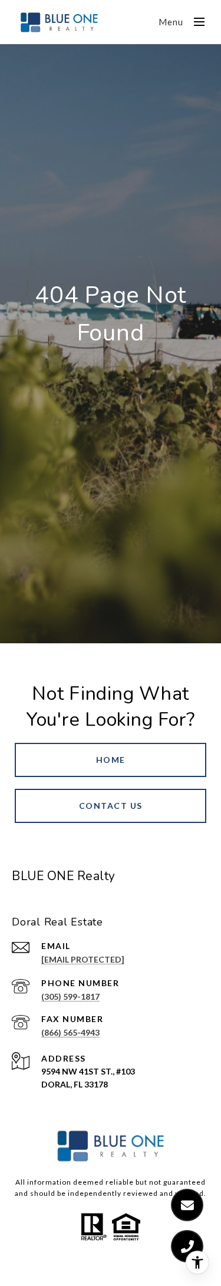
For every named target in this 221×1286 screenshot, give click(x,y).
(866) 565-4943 (70, 1032)
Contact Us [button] (111, 806)
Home (111, 760)
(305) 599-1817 (70, 996)
